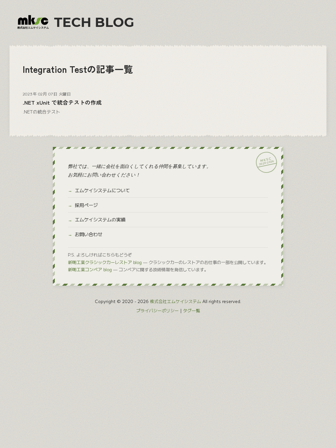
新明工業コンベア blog (90, 269)
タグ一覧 (191, 310)
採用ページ (86, 205)
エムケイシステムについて (102, 190)
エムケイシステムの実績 (100, 219)
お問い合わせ (88, 234)
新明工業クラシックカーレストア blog (105, 262)
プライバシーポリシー (157, 310)
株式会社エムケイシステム (175, 301)
